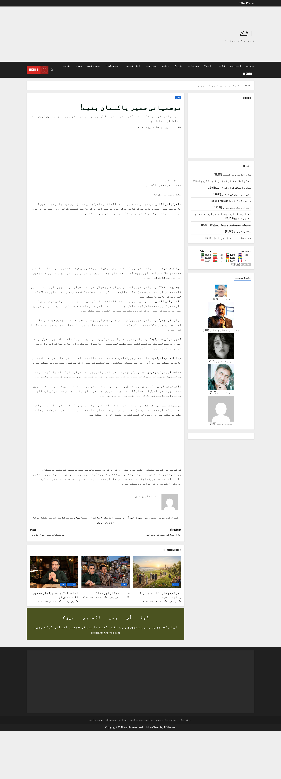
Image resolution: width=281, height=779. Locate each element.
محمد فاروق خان (169, 127)
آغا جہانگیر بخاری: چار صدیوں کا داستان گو (55, 595)
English (247, 73)
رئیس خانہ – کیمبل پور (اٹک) (232, 238)
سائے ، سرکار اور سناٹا (112, 593)
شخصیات (113, 66)
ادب (208, 66)
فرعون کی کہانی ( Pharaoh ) (234, 201)
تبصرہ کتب (94, 66)
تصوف (79, 66)
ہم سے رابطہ (96, 720)
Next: (47, 532)
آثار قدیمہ (132, 66)
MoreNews (153, 727)
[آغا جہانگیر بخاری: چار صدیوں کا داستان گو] (54, 572)
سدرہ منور (173, 601)
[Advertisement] (94, 34)
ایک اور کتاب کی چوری (236, 207)
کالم (222, 66)
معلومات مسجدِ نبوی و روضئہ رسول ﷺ (230, 225)
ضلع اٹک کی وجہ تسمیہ (236, 174)
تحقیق (166, 66)
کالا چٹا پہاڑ (242, 231)
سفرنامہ (193, 66)
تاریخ (179, 66)
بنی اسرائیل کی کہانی (236, 194)
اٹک (247, 32)
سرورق (250, 66)
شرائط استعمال (116, 720)
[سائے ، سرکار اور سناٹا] (105, 572)
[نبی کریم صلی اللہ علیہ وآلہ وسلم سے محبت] (157, 572)
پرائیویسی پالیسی (141, 720)
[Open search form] (52, 70)
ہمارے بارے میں (166, 720)
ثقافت (67, 66)
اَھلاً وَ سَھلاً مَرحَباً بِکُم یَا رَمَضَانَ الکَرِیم (226, 181)
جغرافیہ (151, 66)
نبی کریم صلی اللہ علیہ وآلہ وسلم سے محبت (159, 595)
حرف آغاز (185, 720)
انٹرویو (235, 66)
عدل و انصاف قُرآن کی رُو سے (233, 187)
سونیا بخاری (69, 601)
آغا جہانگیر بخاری (118, 597)
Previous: (164, 532)
